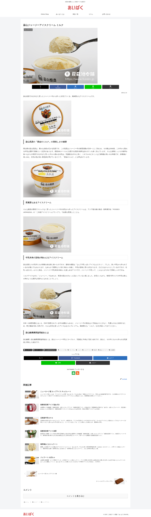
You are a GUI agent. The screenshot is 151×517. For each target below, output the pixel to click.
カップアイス (29, 350)
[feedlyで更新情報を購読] (73, 373)
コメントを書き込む (76, 496)
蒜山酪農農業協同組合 (51, 350)
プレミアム (71, 350)
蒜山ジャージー (103, 350)
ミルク (79, 350)
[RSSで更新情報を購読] (77, 373)
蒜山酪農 (112, 350)
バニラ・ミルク (38, 350)
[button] (110, 87)
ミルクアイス (87, 350)
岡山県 (95, 350)
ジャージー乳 (63, 350)
